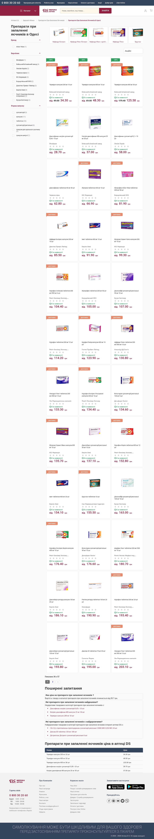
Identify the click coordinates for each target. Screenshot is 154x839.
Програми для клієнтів (32, 3)
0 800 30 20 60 (11, 2)
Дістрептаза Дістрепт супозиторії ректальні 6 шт (68, 735)
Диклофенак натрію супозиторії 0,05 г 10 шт (67, 708)
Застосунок (74, 800)
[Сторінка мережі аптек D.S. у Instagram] (113, 801)
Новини (42, 791)
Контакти (42, 803)
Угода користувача (46, 809)
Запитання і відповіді (78, 803)
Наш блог (73, 786)
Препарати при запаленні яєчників (51, 20)
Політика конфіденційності (49, 806)
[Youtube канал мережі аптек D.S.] (118, 801)
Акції (100, 3)
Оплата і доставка (88, 3)
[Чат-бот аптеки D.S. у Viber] (127, 801)
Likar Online (120, 3)
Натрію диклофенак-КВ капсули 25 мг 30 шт (67, 712)
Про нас (42, 786)
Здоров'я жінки (28, 20)
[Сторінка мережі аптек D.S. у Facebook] (109, 801)
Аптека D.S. (15, 20)
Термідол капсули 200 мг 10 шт (62, 716)
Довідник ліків (75, 812)
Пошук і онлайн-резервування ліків (83, 788)
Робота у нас (49, 3)
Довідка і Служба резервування (81, 797)
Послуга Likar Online (77, 809)
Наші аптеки (72, 3)
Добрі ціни (109, 3)
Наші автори (43, 800)
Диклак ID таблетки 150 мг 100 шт (63, 732)
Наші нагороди (44, 788)
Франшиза (61, 3)
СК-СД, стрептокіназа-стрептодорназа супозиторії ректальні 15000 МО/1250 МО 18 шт (83, 728)
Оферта (42, 812)
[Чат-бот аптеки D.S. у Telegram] (122, 801)
